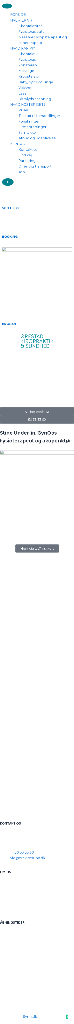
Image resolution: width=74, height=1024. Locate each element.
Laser (23, 93)
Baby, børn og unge (35, 82)
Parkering (27, 161)
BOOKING (10, 237)
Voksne (24, 88)
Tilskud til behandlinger (39, 116)
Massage (26, 71)
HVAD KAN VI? (22, 48)
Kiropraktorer (30, 26)
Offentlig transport (35, 166)
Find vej (25, 155)
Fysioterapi (27, 59)
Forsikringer (29, 121)
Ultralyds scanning (34, 99)
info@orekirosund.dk (27, 858)
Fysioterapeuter (32, 31)
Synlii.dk (30, 1016)
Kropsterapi (28, 76)
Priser (23, 110)
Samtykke (27, 132)
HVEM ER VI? (21, 20)
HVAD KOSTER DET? (27, 104)
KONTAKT (18, 144)
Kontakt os (28, 149)
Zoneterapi (28, 65)
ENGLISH (9, 324)
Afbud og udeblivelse (37, 138)
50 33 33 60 (11, 208)
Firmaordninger (32, 127)
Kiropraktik (28, 54)
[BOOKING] (7, 224)
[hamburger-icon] (7, 6)
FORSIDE (18, 14)
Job (21, 172)
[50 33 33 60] (7, 195)
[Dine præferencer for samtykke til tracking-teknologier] (67, 1017)
